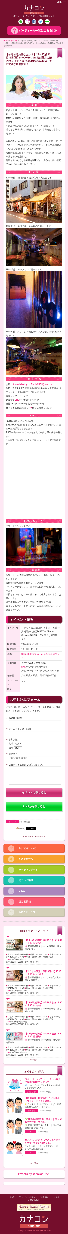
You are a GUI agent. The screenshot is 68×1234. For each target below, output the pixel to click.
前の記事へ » (40, 836)
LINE (17, 400)
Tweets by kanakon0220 (34, 1174)
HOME (6, 40)
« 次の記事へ (28, 836)
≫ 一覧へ (34, 1060)
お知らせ (31, 1092)
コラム (30, 1131)
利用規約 (44, 1197)
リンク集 (55, 1197)
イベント (14, 40)
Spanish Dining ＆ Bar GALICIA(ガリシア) (32, 384)
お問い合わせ (34, 1200)
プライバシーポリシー (27, 1197)
